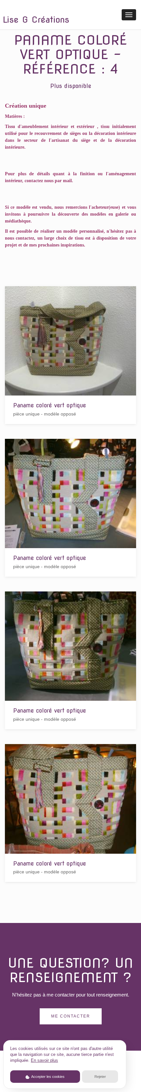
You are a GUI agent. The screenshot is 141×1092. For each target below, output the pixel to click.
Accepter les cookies (47, 1077)
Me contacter (70, 1016)
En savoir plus (44, 1060)
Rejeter (100, 1077)
